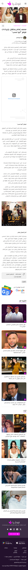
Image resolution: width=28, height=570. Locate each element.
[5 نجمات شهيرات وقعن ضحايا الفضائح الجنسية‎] (14, 449)
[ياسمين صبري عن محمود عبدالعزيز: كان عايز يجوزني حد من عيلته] (14, 365)
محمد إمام (18, 274)
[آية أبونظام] (24, 37)
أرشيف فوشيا (17, 25)
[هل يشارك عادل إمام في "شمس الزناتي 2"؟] (14, 313)
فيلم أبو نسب (17, 276)
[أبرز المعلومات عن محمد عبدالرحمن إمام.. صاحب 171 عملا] (14, 391)
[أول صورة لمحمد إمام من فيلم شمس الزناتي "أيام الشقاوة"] (14, 339)
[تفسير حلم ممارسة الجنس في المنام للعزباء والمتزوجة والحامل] (14, 500)
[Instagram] (14, 529)
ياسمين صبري (10, 274)
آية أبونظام (19, 37)
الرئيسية (24, 25)
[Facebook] (17, 529)
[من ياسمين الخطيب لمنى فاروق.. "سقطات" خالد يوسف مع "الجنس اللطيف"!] (14, 423)
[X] (20, 529)
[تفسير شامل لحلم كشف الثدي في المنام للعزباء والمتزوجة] (14, 474)
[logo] (14, 4)
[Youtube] (11, 529)
